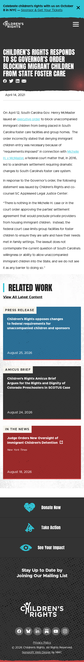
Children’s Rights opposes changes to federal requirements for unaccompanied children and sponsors (38, 323)
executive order (28, 119)
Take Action (51, 527)
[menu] (76, 24)
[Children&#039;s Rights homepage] (13, 24)
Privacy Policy (42, 642)
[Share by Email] (24, 81)
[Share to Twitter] (11, 81)
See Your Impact (51, 547)
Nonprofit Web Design (36, 652)
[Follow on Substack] (47, 631)
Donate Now (51, 507)
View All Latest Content (22, 297)
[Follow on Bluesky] (28, 631)
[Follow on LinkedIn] (37, 631)
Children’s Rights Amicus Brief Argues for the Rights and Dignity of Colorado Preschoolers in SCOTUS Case (38, 383)
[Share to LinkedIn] (18, 81)
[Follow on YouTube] (56, 631)
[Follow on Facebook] (19, 631)
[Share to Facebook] (5, 81)
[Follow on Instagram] (65, 631)
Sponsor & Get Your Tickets (41, 10)
